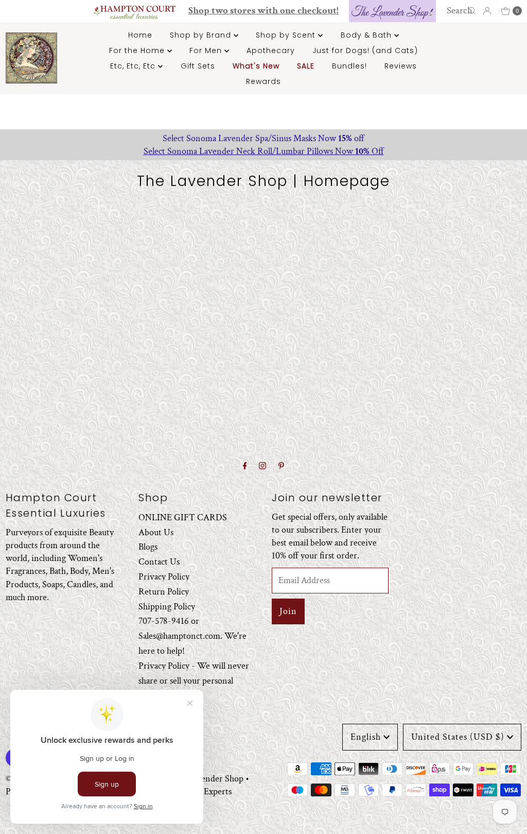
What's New (256, 66)
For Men (206, 50)
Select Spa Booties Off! (264, 151)
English (365, 737)
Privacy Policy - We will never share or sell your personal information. (193, 681)
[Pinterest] (281, 466)
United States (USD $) (457, 737)
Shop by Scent (287, 35)
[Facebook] (245, 466)
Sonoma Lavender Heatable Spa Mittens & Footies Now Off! (265, 138)
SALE (305, 66)
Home (140, 35)
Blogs (147, 547)
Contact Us (159, 562)
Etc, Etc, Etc (134, 66)
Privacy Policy (163, 577)
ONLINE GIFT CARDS (182, 517)
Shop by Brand (202, 35)
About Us (155, 532)
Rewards (263, 81)
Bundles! (349, 66)
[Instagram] (262, 466)
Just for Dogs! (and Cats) (365, 50)
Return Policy (163, 592)
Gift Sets (198, 66)
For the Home (138, 50)
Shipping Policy (166, 606)
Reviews (400, 66)
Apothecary (271, 50)
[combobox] (462, 11)
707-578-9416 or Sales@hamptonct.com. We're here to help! (192, 636)
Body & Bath (367, 35)
